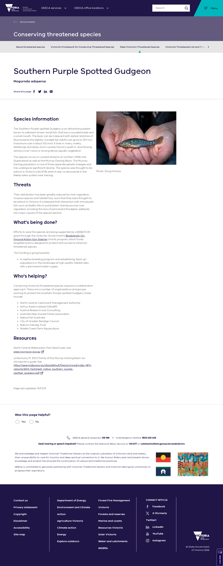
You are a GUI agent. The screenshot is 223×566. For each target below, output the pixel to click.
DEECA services (51, 8)
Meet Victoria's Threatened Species (139, 47)
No (37, 422)
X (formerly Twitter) (156, 516)
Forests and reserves (111, 514)
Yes (23, 422)
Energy (61, 534)
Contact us (21, 500)
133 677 (133, 443)
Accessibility (22, 528)
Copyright (20, 514)
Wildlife (103, 548)
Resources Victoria (110, 528)
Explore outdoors (68, 541)
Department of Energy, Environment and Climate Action (73, 507)
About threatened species (30, 47)
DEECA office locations (89, 8)
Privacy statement (25, 507)
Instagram (159, 540)
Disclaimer (20, 521)
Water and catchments (112, 541)
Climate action (66, 528)
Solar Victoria (107, 534)
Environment (27, 22)
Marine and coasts (110, 521)
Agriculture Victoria (70, 521)
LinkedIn (157, 527)
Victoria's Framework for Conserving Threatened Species (82, 47)
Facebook (158, 506)
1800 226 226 (149, 437)
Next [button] (203, 47)
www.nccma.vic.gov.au (27, 352)
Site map (19, 534)
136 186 (106, 437)
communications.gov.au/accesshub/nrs (163, 443)
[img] (20, 8)
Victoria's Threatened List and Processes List (190, 47)
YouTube (157, 533)
